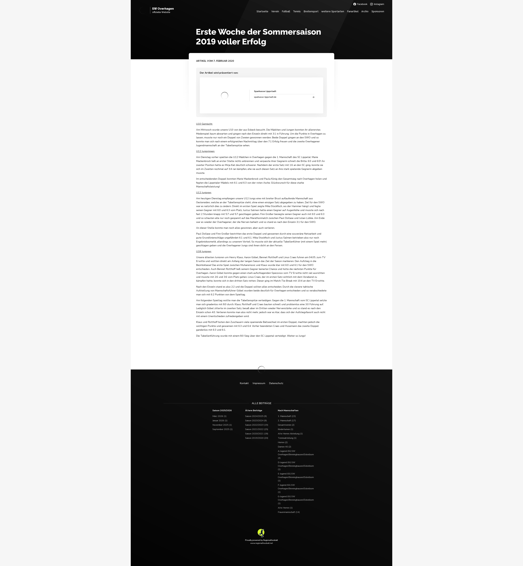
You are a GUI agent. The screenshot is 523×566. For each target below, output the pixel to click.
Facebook (362, 4)
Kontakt (244, 383)
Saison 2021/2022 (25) (256, 429)
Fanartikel (352, 11)
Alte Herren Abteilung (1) (290, 433)
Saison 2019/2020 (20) (256, 438)
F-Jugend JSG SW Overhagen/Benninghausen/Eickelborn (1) (294, 488)
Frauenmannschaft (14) (289, 512)
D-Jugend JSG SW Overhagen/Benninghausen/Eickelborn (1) (294, 466)
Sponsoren (378, 11)
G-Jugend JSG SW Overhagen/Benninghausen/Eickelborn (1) (294, 500)
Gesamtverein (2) (286, 424)
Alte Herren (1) (285, 507)
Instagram (379, 4)
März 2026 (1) (219, 416)
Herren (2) (283, 442)
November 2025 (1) (222, 424)
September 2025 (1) (222, 429)
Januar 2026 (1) (219, 420)
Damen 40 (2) (284, 446)
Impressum (259, 383)
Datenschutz (276, 383)
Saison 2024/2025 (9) (256, 416)
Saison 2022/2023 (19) (256, 424)
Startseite (262, 11)
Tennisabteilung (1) (287, 438)
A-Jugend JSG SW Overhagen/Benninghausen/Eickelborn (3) (294, 455)
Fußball (286, 11)
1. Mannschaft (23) (287, 416)
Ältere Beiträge (253, 410)
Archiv (365, 11)
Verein (275, 11)
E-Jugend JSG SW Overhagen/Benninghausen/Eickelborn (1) (294, 477)
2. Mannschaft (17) (287, 420)
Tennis (297, 11)
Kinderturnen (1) (285, 429)
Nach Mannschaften (288, 410)
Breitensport (311, 11)
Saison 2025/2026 (222, 410)
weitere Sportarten (332, 11)
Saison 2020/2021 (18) (256, 433)
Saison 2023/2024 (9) (256, 420)
